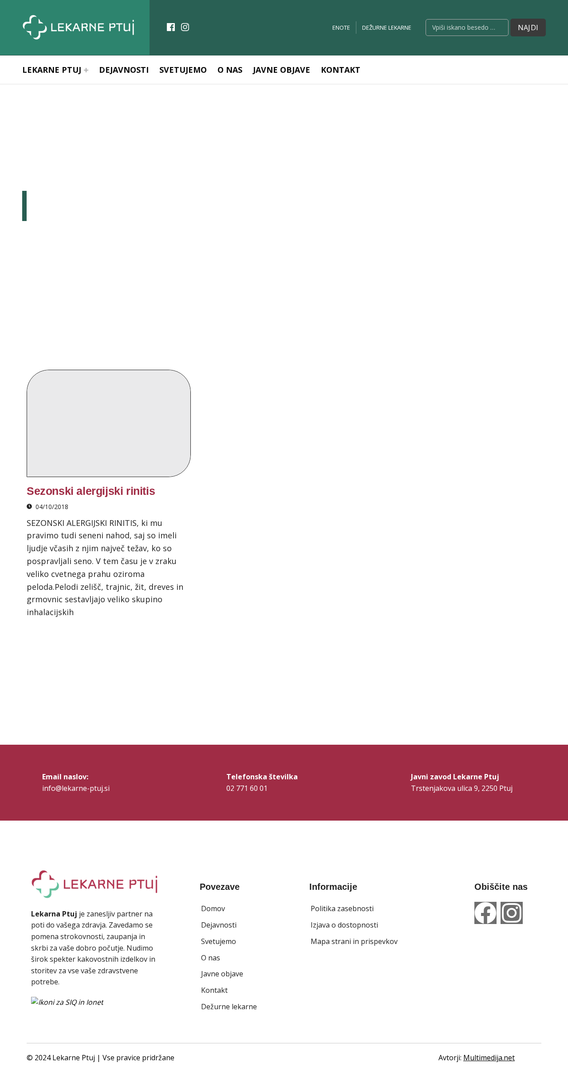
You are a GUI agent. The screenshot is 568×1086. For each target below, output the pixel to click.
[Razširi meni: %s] (86, 70)
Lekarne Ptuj (51, 69)
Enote (341, 28)
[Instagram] (512, 913)
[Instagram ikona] (185, 27)
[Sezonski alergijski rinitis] (108, 423)
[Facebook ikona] (171, 27)
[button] (213, 909)
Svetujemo (183, 69)
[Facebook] (485, 913)
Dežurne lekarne (386, 28)
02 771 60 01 (247, 788)
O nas (229, 69)
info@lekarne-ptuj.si (76, 788)
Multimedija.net (489, 1057)
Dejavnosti (124, 69)
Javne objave (281, 69)
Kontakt (340, 69)
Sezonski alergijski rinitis (91, 491)
